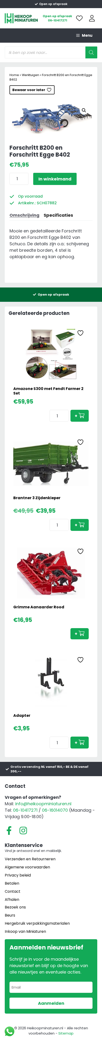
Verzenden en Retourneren (30, 859)
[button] (84, 110)
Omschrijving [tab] (24, 215)
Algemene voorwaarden (27, 867)
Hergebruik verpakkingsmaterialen (37, 923)
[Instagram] (23, 830)
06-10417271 (57, 20)
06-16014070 (55, 810)
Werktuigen (30, 75)
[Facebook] (9, 830)
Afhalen (12, 899)
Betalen (12, 883)
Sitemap (66, 1033)
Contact (12, 891)
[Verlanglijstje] (79, 18)
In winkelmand (54, 179)
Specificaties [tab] (58, 215)
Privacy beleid (18, 875)
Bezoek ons (15, 907)
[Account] (92, 18)
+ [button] (76, 416)
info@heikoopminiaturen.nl (43, 804)
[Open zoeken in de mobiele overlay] (51, 52)
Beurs (10, 915)
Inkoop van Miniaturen (25, 931)
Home (14, 75)
